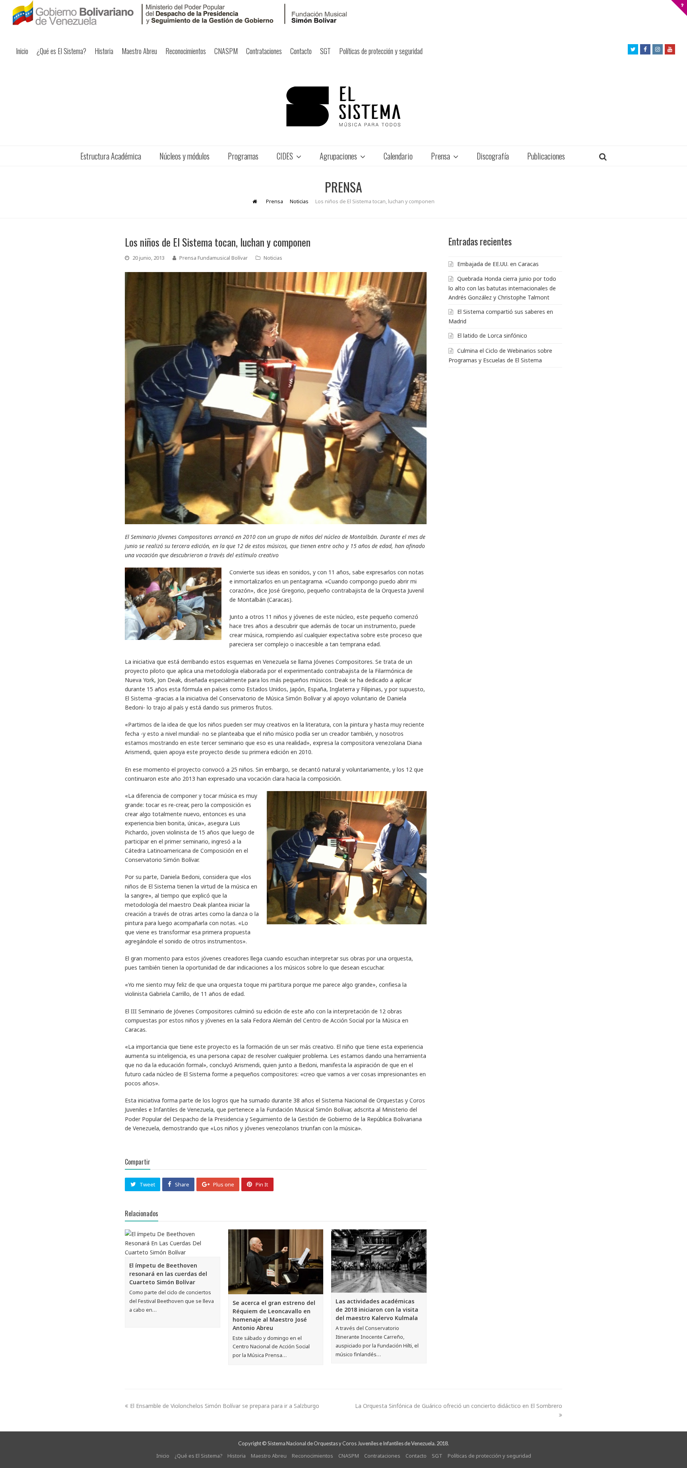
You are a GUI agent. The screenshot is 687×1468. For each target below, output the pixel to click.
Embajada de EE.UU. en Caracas (498, 264)
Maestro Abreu (139, 51)
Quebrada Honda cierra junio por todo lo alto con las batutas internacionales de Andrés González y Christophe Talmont (502, 288)
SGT (325, 51)
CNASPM (226, 51)
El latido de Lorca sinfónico (492, 335)
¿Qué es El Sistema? (61, 51)
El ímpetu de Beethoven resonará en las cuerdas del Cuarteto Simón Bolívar (168, 1274)
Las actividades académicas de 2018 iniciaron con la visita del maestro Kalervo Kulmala (377, 1309)
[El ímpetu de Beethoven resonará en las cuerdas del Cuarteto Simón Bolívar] (172, 1243)
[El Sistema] (343, 106)
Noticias (273, 257)
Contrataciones (264, 51)
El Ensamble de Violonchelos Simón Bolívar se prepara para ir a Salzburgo (224, 1406)
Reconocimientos (185, 51)
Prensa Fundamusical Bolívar (213, 257)
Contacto (301, 51)
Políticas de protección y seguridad (381, 51)
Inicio (22, 51)
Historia (104, 51)
